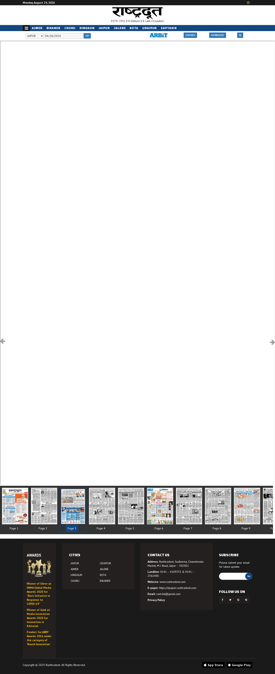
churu (70, 28)
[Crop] (240, 35)
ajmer (37, 28)
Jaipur (104, 28)
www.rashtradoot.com (173, 582)
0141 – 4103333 (170, 572)
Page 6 (159, 528)
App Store (215, 665)
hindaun (87, 28)
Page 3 (72, 528)
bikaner (53, 28)
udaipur (149, 28)
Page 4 (101, 528)
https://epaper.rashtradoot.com (177, 588)
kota (134, 28)
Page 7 (188, 528)
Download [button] (217, 35)
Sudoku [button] (190, 35)
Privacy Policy (156, 600)
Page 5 (130, 528)
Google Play (241, 665)
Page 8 (217, 528)
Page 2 (43, 528)
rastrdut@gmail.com (168, 594)
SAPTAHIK (169, 28)
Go (87, 35)
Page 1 (14, 528)
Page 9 (246, 528)
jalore (120, 28)
